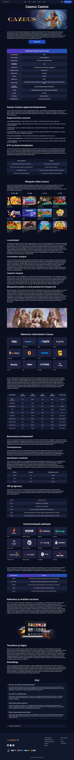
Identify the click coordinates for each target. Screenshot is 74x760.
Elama (28, 193)
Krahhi (43, 193)
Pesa (59, 193)
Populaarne (13, 193)
